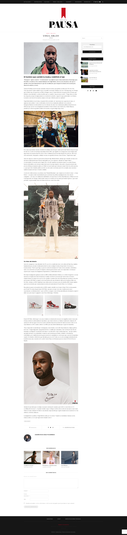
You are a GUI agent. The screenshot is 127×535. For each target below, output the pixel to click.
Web (25, 499)
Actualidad (27, 1)
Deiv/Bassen (64, 465)
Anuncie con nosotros (63, 524)
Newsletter (92, 44)
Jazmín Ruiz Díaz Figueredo (45, 434)
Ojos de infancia (93, 77)
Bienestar (87, 1)
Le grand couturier (28, 465)
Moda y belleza (57, 1)
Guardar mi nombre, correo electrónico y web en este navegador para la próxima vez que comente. (50, 503)
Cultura (46, 1)
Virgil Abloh (27, 421)
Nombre (26, 490)
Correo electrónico (26, 495)
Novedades (78, 1)
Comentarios (32, 427)
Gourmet (68, 1)
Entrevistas (38, 1)
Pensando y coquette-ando (49, 465)
